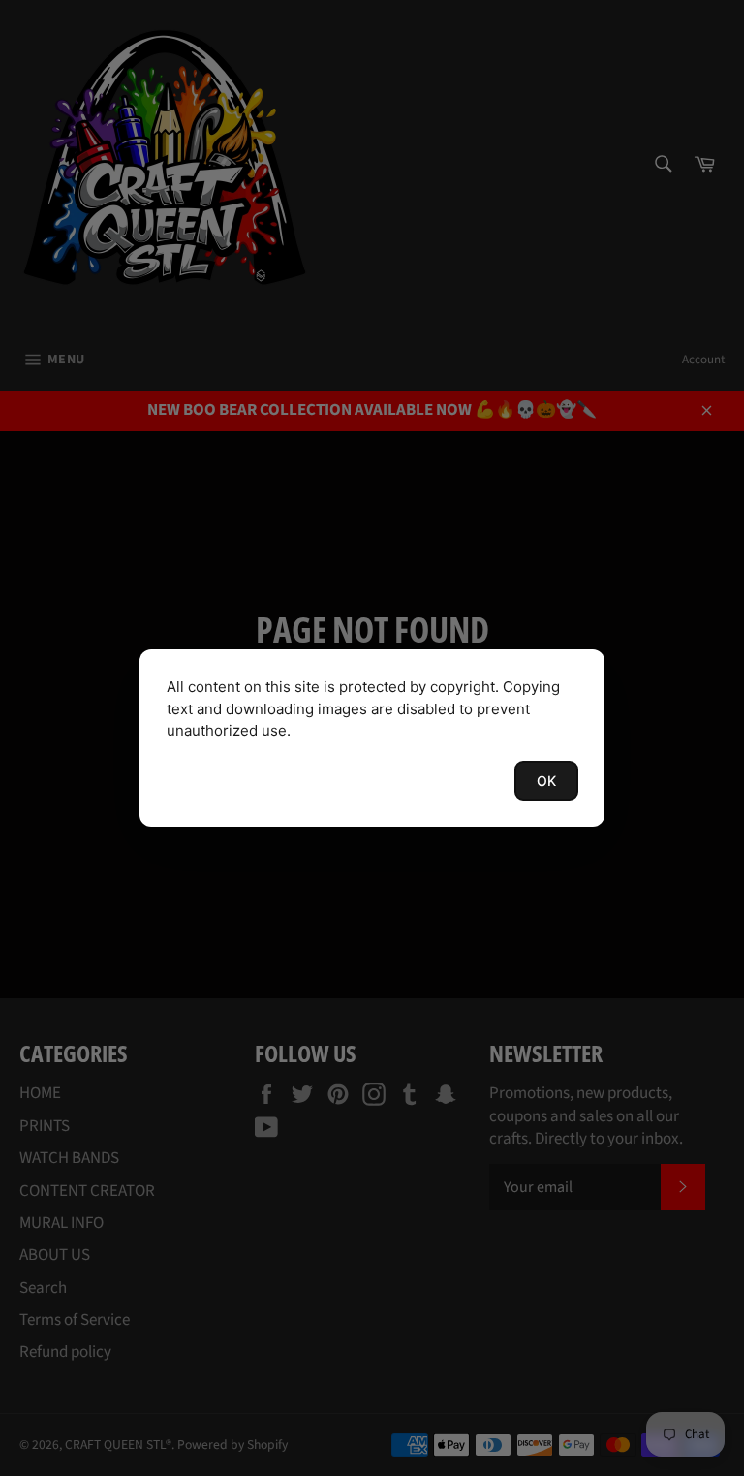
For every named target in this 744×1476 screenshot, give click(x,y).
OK (546, 780)
